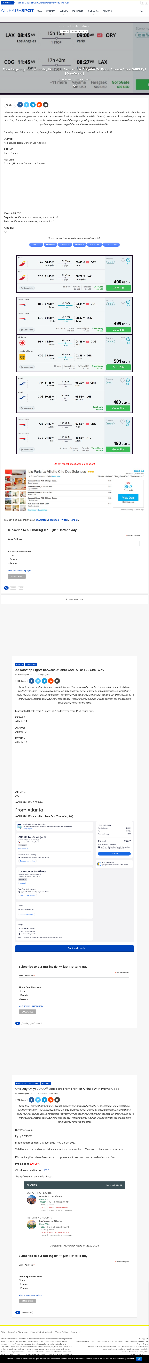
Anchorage (34, 1083)
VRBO (146, 1352)
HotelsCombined (133, 1349)
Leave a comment (75, 599)
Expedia (108, 1341)
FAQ (3, 1332)
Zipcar (145, 1354)
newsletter (41, 519)
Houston (83, 31)
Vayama (145, 1344)
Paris (21, 588)
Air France (98, 1346)
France (13, 588)
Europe (64, 10)
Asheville (46, 1083)
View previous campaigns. (20, 570)
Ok (139, 1359)
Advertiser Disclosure (18, 1332)
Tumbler (73, 519)
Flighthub (93, 1341)
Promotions (21, 1083)
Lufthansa (133, 1346)
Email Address (16, 539)
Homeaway (139, 1352)
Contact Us (76, 1332)
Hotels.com (122, 1349)
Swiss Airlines (143, 1346)
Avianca (106, 1346)
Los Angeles (31, 664)
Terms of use (61, 1332)
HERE (46, 1170)
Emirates (112, 1346)
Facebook (53, 519)
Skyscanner (116, 1341)
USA (39, 10)
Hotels (80, 10)
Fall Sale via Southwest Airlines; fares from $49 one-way (43, 2)
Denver (74, 31)
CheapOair (125, 1341)
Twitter (64, 519)
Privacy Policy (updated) (41, 1332)
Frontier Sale (27, 1312)
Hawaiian (125, 1346)
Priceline (85, 1341)
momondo (101, 1341)
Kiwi (142, 1341)
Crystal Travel (135, 1341)
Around (107, 10)
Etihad (119, 1346)
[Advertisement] (74, 188)
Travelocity (144, 1349)
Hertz (141, 1354)
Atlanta (64, 31)
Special (94, 10)
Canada (50, 10)
